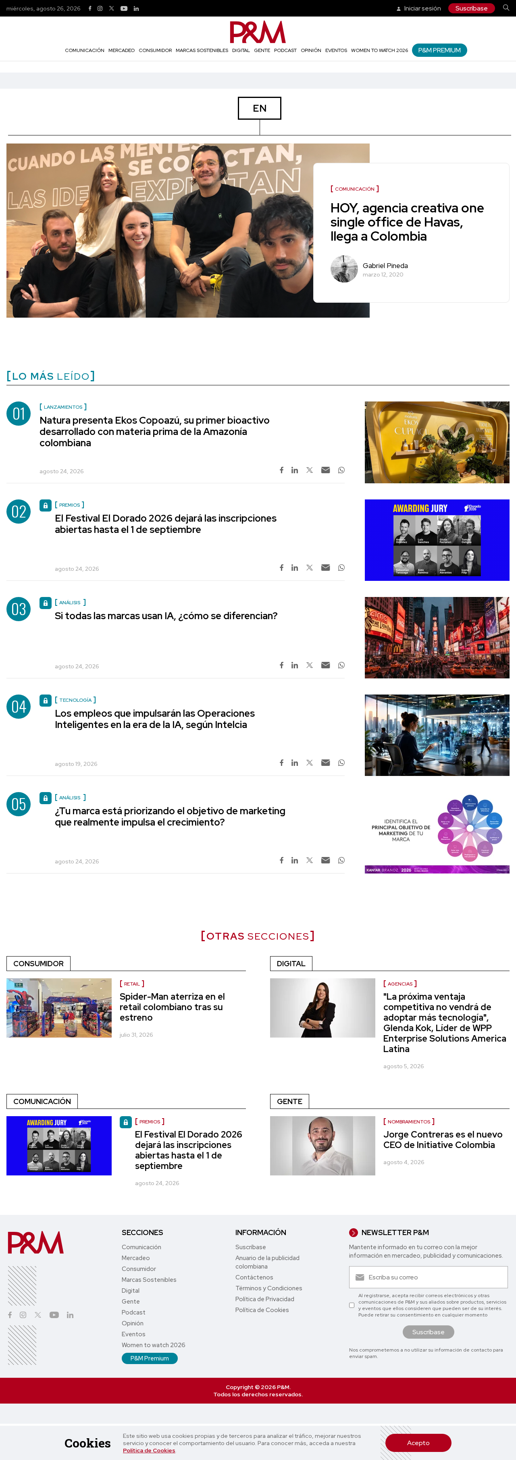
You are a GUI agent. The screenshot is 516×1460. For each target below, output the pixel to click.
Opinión (311, 50)
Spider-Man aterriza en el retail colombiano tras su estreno (172, 1007)
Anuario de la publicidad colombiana (267, 1262)
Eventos (336, 50)
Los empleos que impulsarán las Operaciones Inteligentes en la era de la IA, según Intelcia (155, 719)
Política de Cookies (149, 1450)
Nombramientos (409, 1122)
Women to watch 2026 (379, 50)
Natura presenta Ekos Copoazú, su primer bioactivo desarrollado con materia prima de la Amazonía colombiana (155, 431)
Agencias (400, 984)
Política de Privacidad (264, 1299)
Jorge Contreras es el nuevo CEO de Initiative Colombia (443, 1140)
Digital (241, 50)
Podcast (285, 50)
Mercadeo (121, 50)
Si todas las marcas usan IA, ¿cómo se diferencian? (166, 615)
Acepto (418, 1443)
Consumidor (155, 50)
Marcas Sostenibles (202, 50)
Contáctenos (254, 1277)
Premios (149, 1122)
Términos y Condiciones (268, 1288)
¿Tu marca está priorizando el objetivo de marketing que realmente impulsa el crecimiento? (170, 816)
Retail (132, 984)
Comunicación (84, 50)
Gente (262, 50)
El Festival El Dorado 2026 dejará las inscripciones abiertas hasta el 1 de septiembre (166, 524)
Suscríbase (472, 8)
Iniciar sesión (422, 8)
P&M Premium (439, 50)
